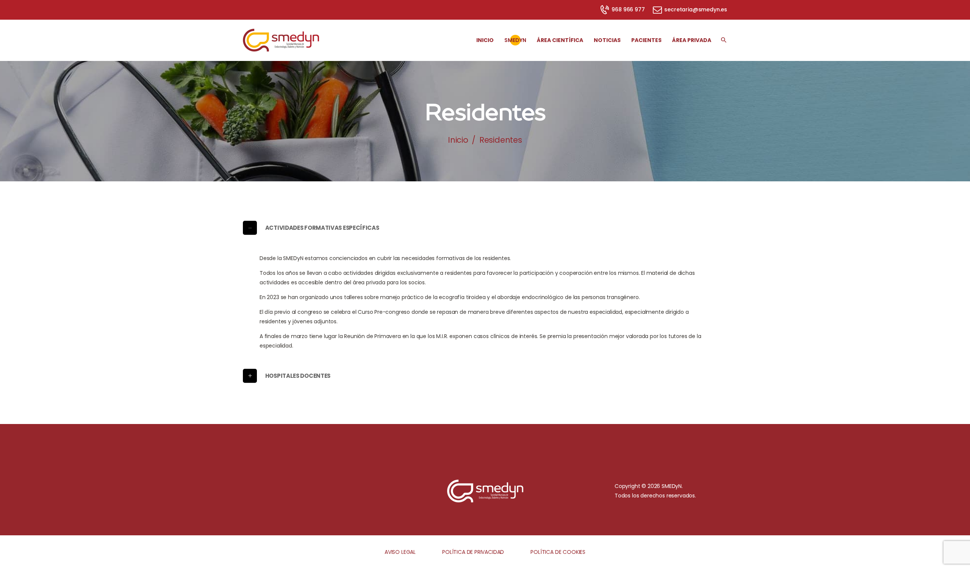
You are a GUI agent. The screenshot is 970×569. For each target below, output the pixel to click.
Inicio (458, 139)
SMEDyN (672, 486)
